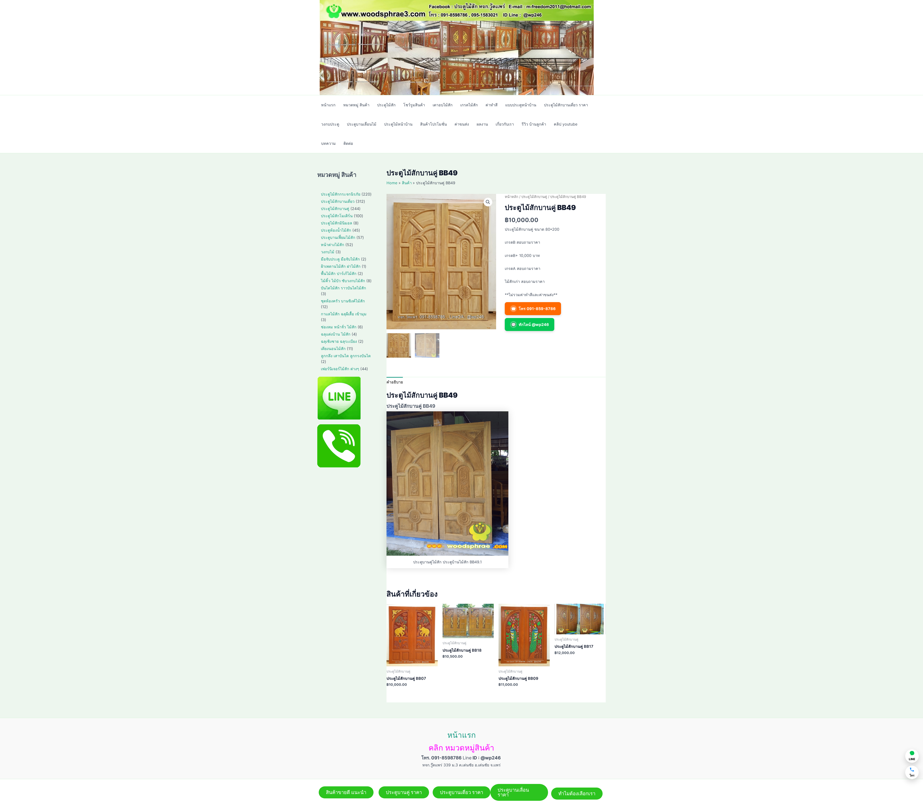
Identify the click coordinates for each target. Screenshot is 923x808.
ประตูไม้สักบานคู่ (534, 197)
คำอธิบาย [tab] (395, 382)
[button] (488, 202)
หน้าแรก (461, 735)
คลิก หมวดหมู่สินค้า (461, 747)
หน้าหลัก (511, 197)
